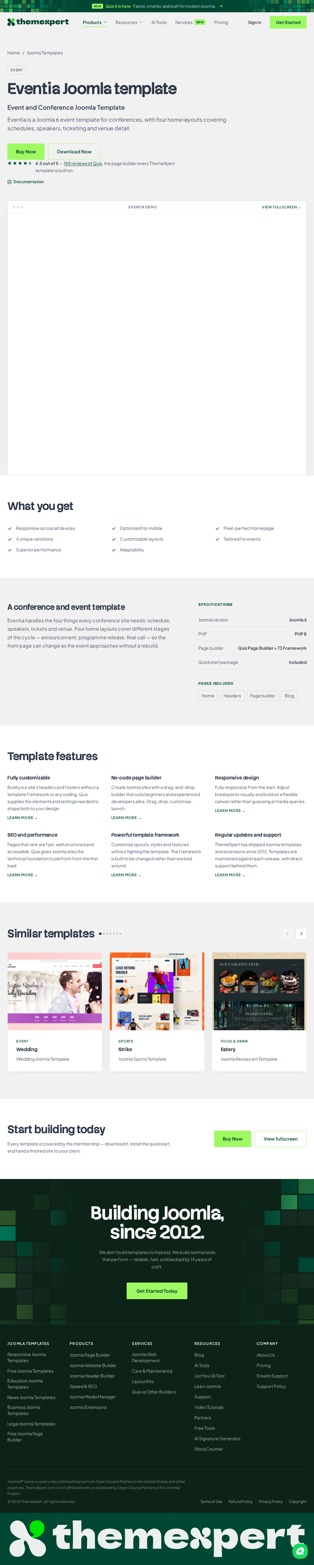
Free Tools (204, 1428)
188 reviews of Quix (83, 163)
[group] (157, 1012)
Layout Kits (143, 1381)
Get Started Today (157, 1291)
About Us (266, 1355)
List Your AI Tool (209, 1375)
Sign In (254, 22)
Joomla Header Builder (92, 1375)
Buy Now (26, 151)
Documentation (28, 181)
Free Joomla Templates (30, 1371)
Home (13, 52)
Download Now (74, 151)
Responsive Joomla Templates (26, 1357)
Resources (126, 22)
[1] (100, 933)
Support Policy (271, 1386)
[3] (107, 934)
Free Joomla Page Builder (25, 1436)
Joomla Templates (45, 52)
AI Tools (159, 22)
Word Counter (208, 1449)
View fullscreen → (281, 207)
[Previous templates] (287, 933)
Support (202, 1396)
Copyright (298, 1501)
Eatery (228, 1049)
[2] (104, 934)
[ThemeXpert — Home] (157, 1538)
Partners (202, 1417)
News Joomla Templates (31, 1397)
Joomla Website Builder (93, 1365)
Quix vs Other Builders (154, 1391)
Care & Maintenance (152, 1371)
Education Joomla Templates (25, 1384)
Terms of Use (211, 1501)
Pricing (221, 22)
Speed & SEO (83, 1386)
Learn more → (22, 817)
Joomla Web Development (146, 1357)
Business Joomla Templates (23, 1410)
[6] (117, 934)
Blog (199, 1355)
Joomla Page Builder (90, 1355)
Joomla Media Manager (93, 1396)
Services (189, 22)
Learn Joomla (207, 1386)
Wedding (26, 1049)
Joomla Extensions (88, 1407)
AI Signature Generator (217, 1438)
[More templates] (301, 933)
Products (92, 22)
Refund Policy (240, 1501)
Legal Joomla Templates (31, 1423)
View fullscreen (281, 1138)
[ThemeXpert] (38, 22)
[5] (114, 934)
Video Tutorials (209, 1407)
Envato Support (272, 1375)
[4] (110, 934)
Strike (125, 1049)
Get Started (288, 22)
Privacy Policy (271, 1501)
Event (17, 70)
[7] (120, 934)
